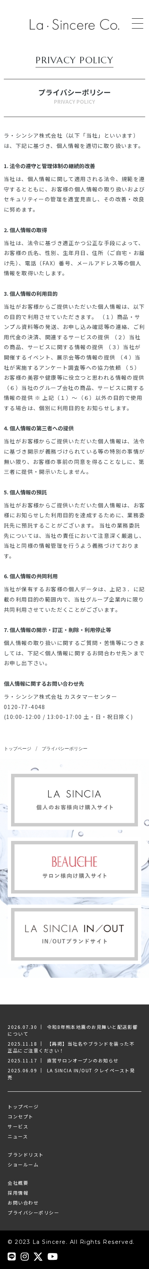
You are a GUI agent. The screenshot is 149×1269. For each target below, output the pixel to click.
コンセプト (21, 1116)
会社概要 (18, 1182)
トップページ (17, 748)
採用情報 (18, 1192)
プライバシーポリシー (64, 748)
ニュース (18, 1136)
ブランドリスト (26, 1154)
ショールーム (23, 1164)
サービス (18, 1126)
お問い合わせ (23, 1202)
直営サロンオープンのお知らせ (83, 1060)
